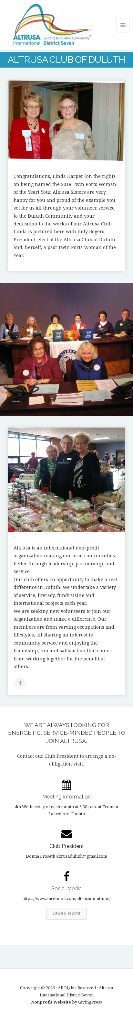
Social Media (66, 888)
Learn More (67, 913)
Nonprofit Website (51, 1002)
